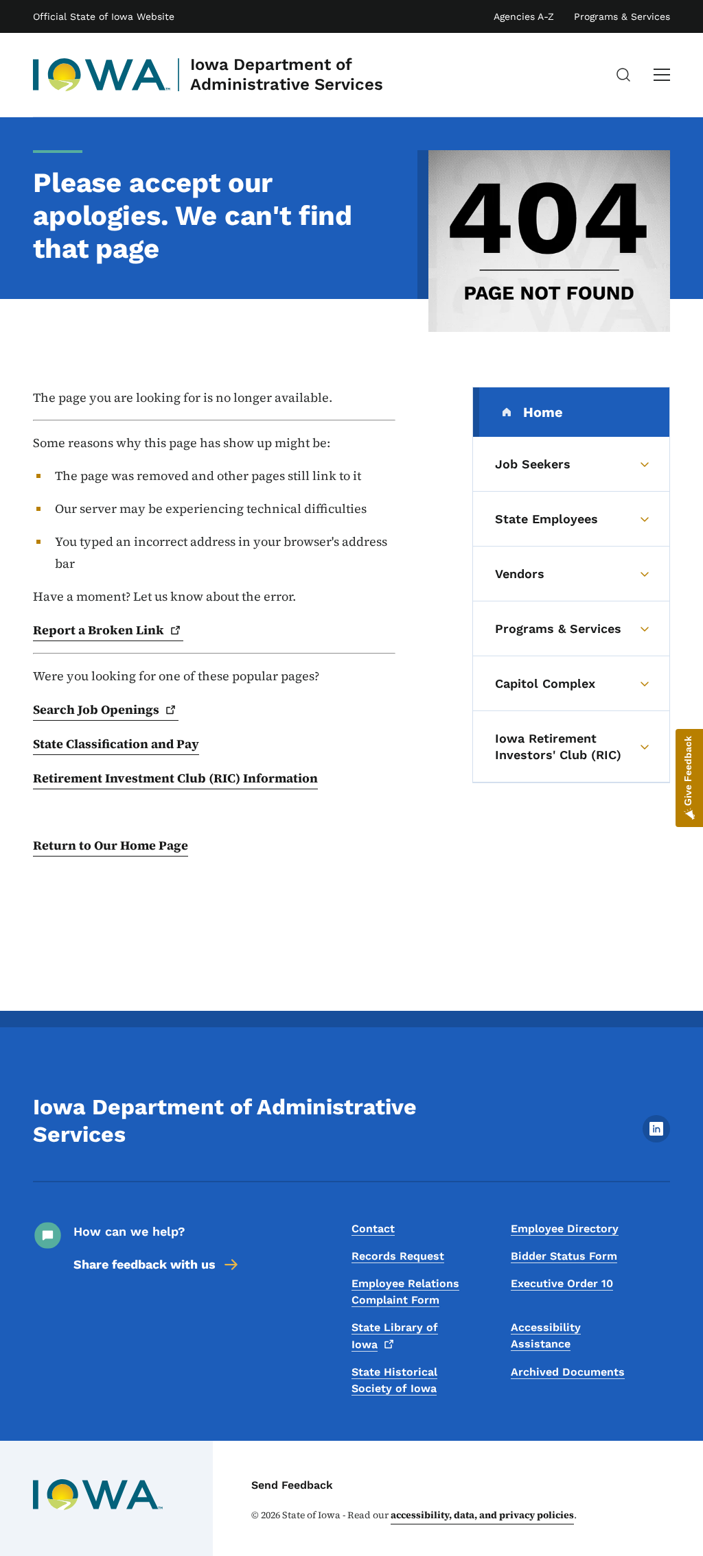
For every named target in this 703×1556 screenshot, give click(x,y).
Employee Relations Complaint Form (405, 1291)
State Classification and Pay (116, 743)
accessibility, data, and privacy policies (482, 1515)
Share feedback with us (144, 1264)
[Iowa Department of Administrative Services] (102, 74)
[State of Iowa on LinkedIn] (656, 1138)
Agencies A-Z (524, 16)
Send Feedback (292, 1485)
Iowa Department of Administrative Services (286, 74)
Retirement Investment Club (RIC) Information (175, 778)
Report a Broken (98, 629)
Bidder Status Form (564, 1255)
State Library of (395, 1336)
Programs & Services (622, 16)
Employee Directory (565, 1228)
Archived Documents (568, 1371)
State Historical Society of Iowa (394, 1380)
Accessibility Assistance (546, 1335)
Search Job (96, 709)
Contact (373, 1228)
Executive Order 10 (562, 1283)
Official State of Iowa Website (103, 16)
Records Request (398, 1255)
